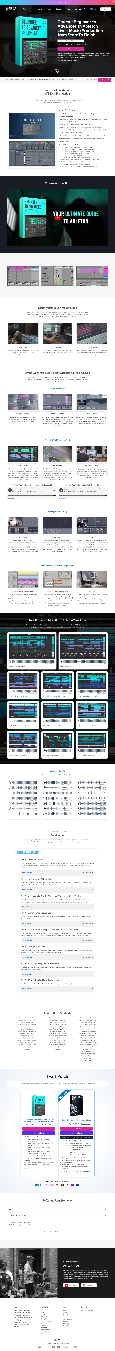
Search (43, 1312)
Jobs (42, 1323)
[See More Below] (57, 72)
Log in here (65, 1083)
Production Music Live (63, 1343)
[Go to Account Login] (80, 9)
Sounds (48, 9)
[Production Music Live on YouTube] (92, 1311)
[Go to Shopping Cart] (84, 9)
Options (71, 49)
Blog (75, 9)
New (31, 9)
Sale (24, 9)
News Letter (66, 1323)
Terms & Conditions (46, 1321)
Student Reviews (68, 1314)
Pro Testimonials (67, 1317)
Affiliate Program (45, 1329)
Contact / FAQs (67, 1325)
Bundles (39, 9)
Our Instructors (67, 1319)
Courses (59, 9)
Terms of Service (45, 1332)
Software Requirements (17, 1216)
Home (42, 1310)
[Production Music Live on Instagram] (89, 1311)
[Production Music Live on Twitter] (82, 1311)
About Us (65, 1312)
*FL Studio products (67, 1171)
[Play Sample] (10, 661)
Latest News (18, 1307)
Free (68, 9)
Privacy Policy (45, 1319)
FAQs (11, 1209)
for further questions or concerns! (57, 1232)
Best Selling (66, 1321)
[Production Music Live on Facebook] (85, 1311)
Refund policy (44, 1334)
